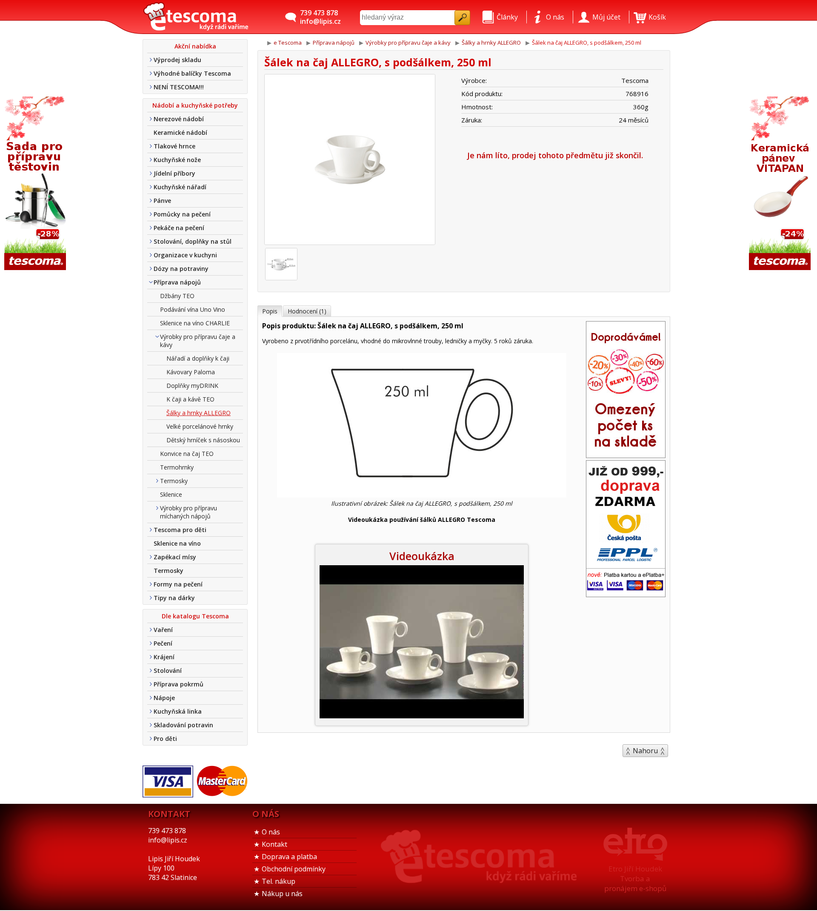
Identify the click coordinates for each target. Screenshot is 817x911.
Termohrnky (177, 467)
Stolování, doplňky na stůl (192, 241)
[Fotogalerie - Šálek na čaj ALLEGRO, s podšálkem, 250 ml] (281, 264)
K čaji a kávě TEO (190, 399)
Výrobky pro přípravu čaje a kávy (197, 341)
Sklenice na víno (177, 543)
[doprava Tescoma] (625, 594)
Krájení (164, 657)
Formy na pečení (178, 584)
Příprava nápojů (177, 282)
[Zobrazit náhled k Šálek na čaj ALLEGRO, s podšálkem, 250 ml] (349, 160)
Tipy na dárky (174, 598)
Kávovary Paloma (190, 372)
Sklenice (171, 494)
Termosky (174, 481)
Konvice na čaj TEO (187, 454)
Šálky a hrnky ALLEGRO (198, 413)
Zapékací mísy (175, 557)
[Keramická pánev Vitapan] (781, 184)
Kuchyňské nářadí (180, 187)
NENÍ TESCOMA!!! (179, 87)
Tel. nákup (278, 881)
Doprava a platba (289, 856)
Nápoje (164, 698)
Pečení (163, 643)
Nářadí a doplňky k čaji (197, 358)
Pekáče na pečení (179, 228)
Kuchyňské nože (177, 160)
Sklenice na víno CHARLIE (195, 323)
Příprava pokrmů (178, 684)
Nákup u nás (282, 893)
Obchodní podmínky (294, 869)
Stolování (168, 670)
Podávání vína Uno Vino (192, 309)
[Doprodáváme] (625, 455)
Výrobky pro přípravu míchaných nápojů (188, 512)
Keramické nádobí (180, 132)
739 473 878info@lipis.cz (320, 17)
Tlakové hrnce (174, 146)
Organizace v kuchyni (185, 255)
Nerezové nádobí (179, 119)
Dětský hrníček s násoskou (203, 440)
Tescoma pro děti (180, 530)
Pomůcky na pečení (182, 214)
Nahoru (645, 750)
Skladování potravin (183, 725)
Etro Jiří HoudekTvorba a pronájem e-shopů (635, 878)
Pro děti (165, 738)
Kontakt (274, 844)
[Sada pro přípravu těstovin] (36, 184)
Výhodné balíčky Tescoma (192, 73)
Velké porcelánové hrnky (199, 426)
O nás (271, 832)
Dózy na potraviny (181, 269)
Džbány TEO (177, 296)
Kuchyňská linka (178, 711)
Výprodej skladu (177, 60)
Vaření (163, 630)
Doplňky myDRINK (192, 385)
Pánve (162, 200)
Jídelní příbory (174, 173)
